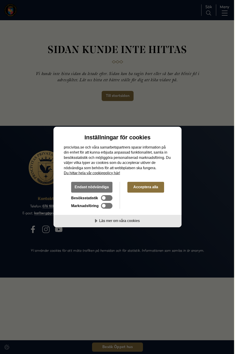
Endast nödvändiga (92, 187)
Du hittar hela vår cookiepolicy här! (92, 173)
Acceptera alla (145, 187)
